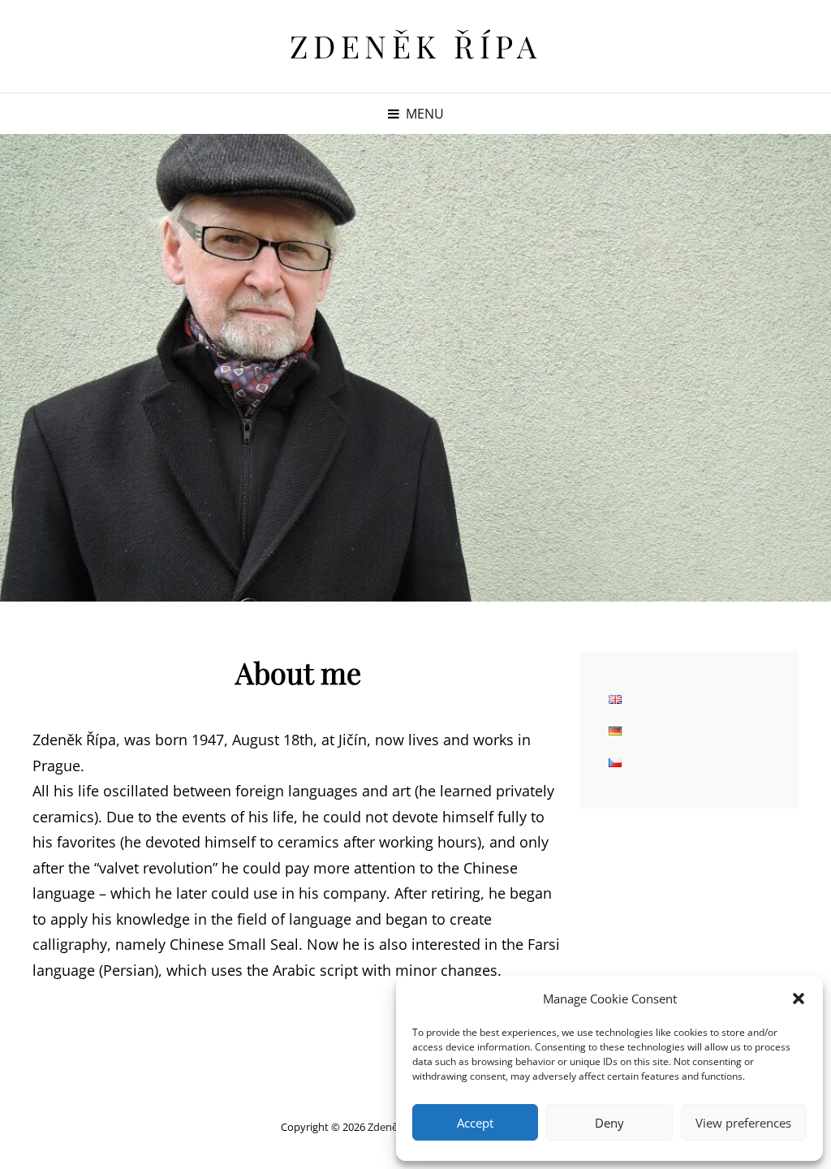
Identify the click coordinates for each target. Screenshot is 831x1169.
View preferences (743, 1123)
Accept (475, 1123)
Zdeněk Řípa (416, 46)
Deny (609, 1123)
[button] (798, 998)
